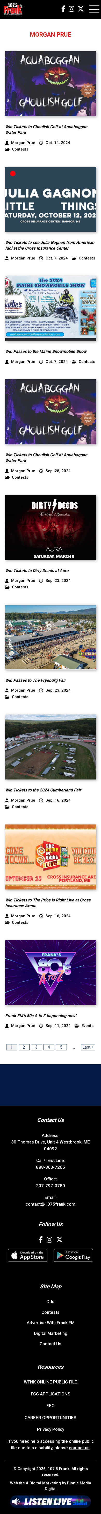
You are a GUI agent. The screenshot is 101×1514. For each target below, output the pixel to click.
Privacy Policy (50, 1429)
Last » (87, 1047)
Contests (20, 149)
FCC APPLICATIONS (50, 1393)
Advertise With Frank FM (51, 1322)
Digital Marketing (50, 1333)
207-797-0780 (50, 1185)
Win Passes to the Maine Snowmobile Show (45, 351)
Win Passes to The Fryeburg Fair (35, 680)
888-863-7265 (50, 1167)
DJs (50, 1301)
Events (87, 1026)
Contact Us (50, 1343)
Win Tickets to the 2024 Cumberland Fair (43, 790)
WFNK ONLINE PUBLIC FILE (50, 1382)
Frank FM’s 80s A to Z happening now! (40, 1015)
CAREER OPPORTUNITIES (50, 1417)
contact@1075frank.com (50, 1204)
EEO (50, 1405)
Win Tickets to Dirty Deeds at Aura (37, 570)
